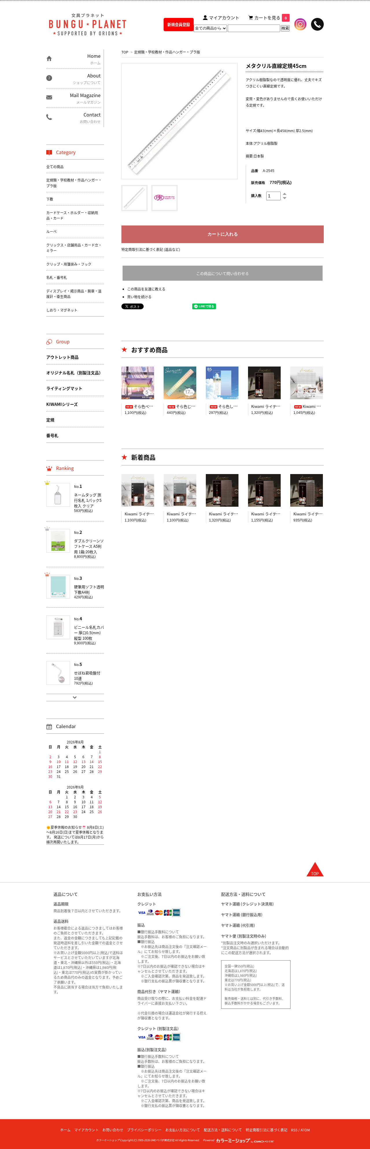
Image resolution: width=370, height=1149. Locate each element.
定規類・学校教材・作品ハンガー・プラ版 (167, 51)
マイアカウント (86, 1129)
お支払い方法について (182, 1129)
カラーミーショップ (107, 1140)
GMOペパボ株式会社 (162, 1140)
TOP (124, 51)
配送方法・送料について (223, 1129)
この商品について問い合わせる (222, 273)
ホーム (65, 1129)
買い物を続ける (139, 296)
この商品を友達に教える (146, 288)
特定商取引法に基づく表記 (266, 1129)
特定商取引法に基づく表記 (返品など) (150, 249)
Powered (209, 1140)
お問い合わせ (112, 1129)
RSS (294, 1129)
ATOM (305, 1129)
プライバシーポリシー (144, 1129)
